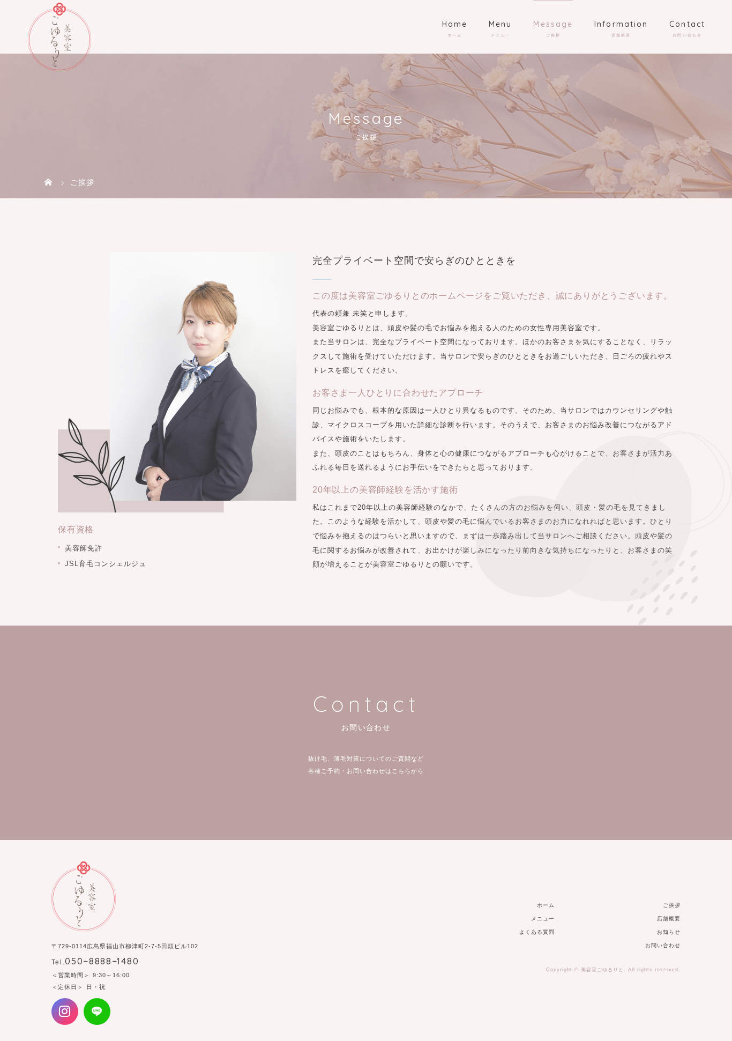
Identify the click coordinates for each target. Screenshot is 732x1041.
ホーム (546, 905)
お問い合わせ (663, 945)
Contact (687, 24)
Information (621, 24)
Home (454, 24)
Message (553, 24)
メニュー (543, 918)
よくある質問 (537, 931)
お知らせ (669, 931)
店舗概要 (669, 918)
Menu (500, 24)
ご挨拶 (672, 905)
